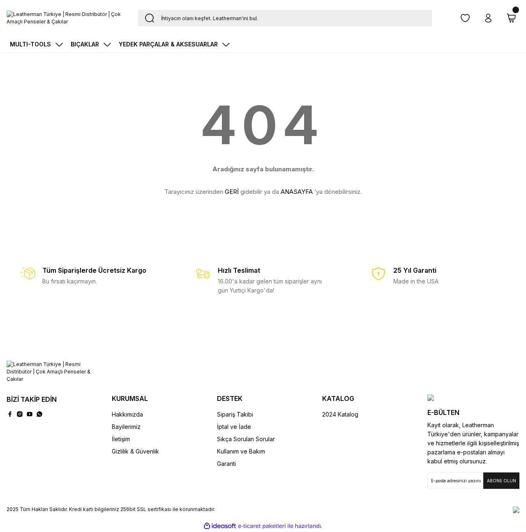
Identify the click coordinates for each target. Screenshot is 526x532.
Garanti (226, 463)
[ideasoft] (219, 526)
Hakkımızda (127, 414)
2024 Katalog (340, 414)
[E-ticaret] (262, 526)
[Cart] (511, 18)
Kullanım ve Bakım (241, 451)
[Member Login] (488, 18)
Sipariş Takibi (235, 414)
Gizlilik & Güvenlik (135, 451)
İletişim (121, 438)
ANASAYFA (297, 192)
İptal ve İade (234, 426)
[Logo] (66, 18)
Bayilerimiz (126, 426)
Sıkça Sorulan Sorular (246, 438)
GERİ (232, 192)
